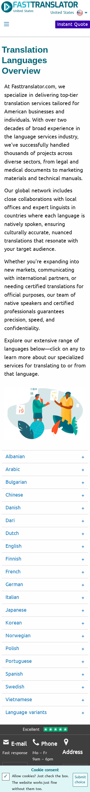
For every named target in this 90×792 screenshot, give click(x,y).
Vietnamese (19, 699)
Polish (12, 648)
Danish (13, 507)
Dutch (12, 533)
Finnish (13, 559)
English (14, 546)
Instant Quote (72, 24)
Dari (10, 520)
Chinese (14, 495)
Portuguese (19, 661)
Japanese (16, 610)
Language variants (26, 712)
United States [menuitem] (62, 13)
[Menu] (6, 24)
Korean (14, 622)
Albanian (15, 456)
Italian (12, 597)
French (13, 571)
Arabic (13, 469)
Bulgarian (16, 482)
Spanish (14, 674)
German (14, 584)
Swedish (15, 686)
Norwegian (18, 635)
